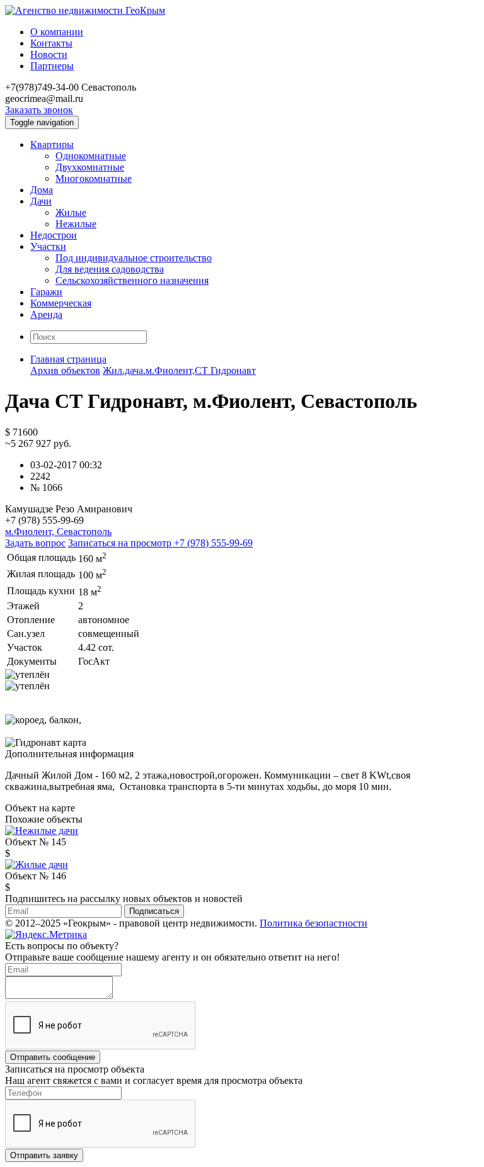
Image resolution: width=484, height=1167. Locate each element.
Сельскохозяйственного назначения (132, 280)
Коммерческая (60, 303)
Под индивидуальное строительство (133, 257)
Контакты (51, 43)
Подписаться (154, 911)
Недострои (53, 235)
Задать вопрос (35, 543)
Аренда (46, 314)
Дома (41, 189)
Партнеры (52, 65)
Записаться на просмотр (160, 543)
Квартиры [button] (52, 144)
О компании (56, 31)
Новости (48, 54)
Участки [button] (48, 246)
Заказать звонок (39, 109)
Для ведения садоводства (109, 269)
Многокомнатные (93, 178)
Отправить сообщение (52, 1057)
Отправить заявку (44, 1155)
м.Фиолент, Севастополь (58, 531)
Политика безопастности (313, 923)
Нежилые (75, 223)
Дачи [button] (41, 201)
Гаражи (46, 291)
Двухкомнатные (89, 167)
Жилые (70, 212)
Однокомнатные (90, 155)
